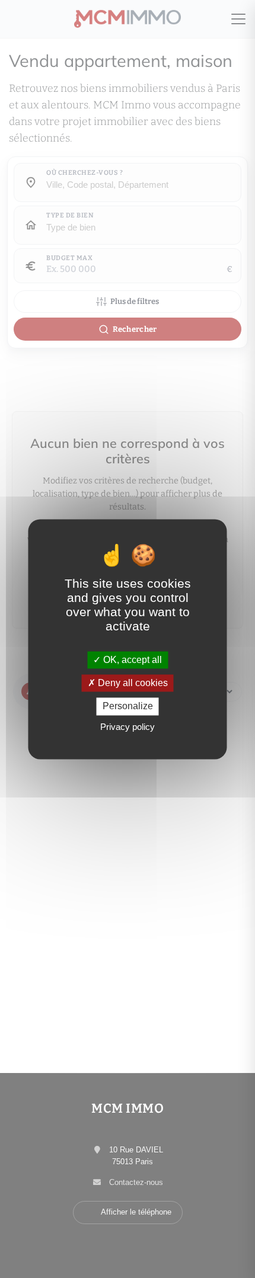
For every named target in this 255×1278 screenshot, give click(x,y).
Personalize (128, 707)
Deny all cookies (131, 683)
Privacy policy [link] (127, 727)
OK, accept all (131, 660)
